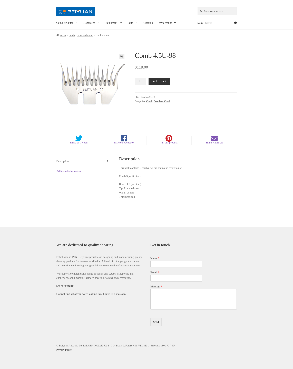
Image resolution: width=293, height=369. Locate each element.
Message (156, 286)
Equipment (111, 22)
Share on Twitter (79, 142)
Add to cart (159, 81)
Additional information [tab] (68, 171)
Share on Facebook (123, 142)
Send (156, 322)
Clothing (148, 22)
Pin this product (169, 142)
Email (154, 272)
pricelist (69, 285)
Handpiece (89, 22)
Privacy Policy (64, 349)
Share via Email (214, 142)
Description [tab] (62, 161)
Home (63, 35)
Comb (72, 35)
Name (154, 258)
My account (165, 22)
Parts (130, 22)
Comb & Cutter (64, 22)
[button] (121, 56)
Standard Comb (85, 35)
